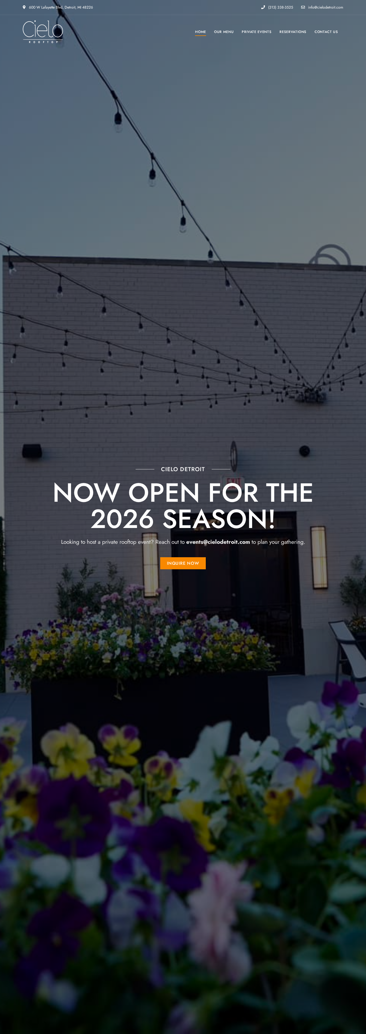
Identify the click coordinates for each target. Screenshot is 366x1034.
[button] (183, 563)
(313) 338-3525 (280, 7)
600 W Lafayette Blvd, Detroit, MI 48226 (60, 7)
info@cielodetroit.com (325, 7)
